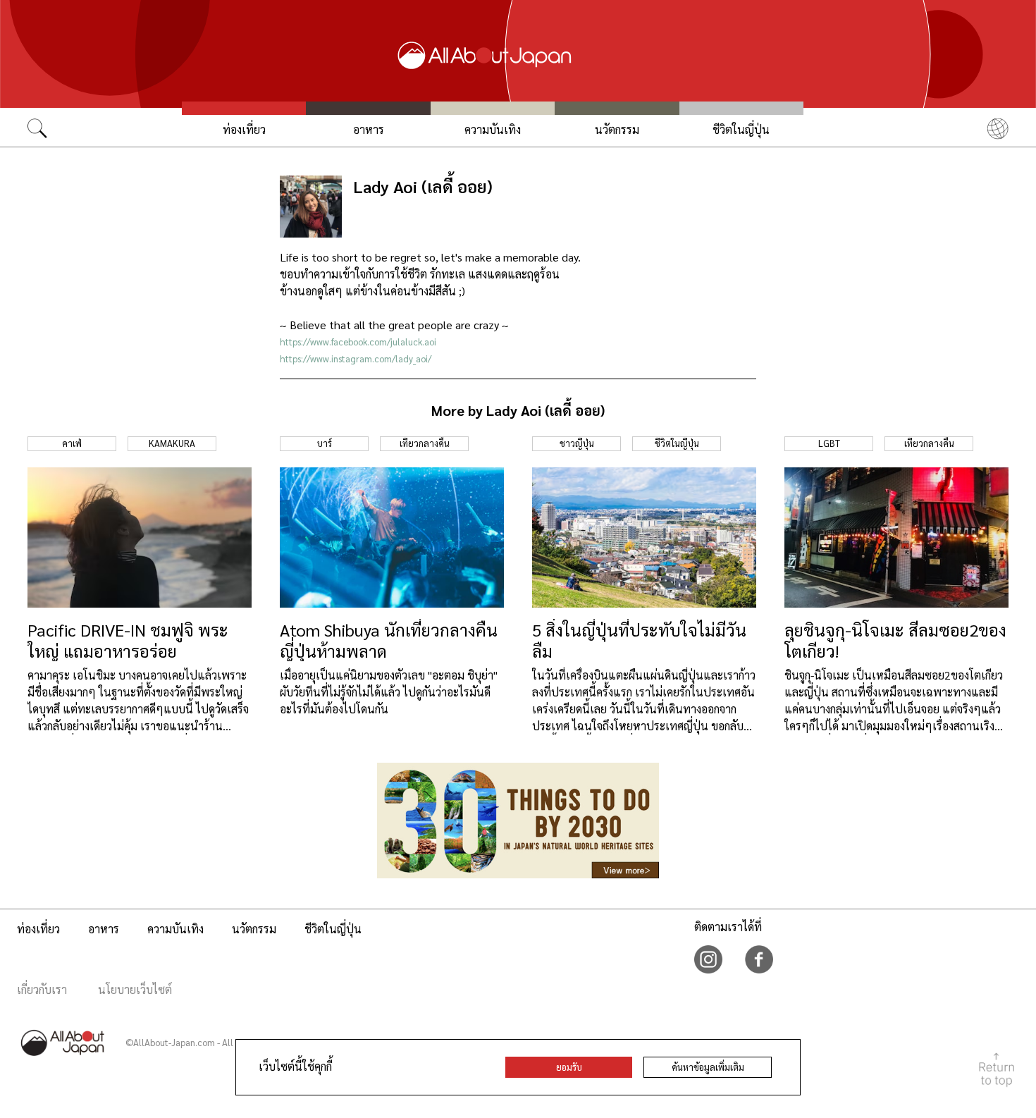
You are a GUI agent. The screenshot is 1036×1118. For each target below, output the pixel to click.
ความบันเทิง (492, 129)
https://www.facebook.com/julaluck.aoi (358, 342)
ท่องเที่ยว (244, 129)
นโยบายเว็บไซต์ (135, 989)
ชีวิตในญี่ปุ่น (741, 129)
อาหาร (368, 129)
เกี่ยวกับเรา (42, 989)
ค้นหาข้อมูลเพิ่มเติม (708, 1067)
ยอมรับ (569, 1067)
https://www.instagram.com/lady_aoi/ (355, 358)
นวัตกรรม (617, 129)
